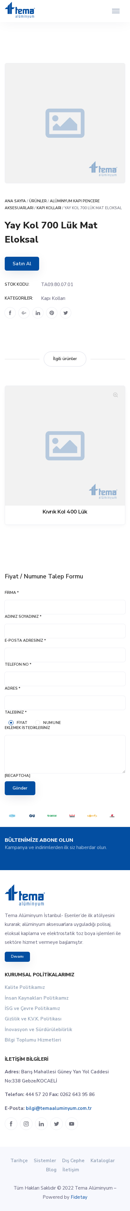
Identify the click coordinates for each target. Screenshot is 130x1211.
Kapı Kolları (49, 207)
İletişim (70, 1170)
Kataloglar (103, 1160)
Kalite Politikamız (25, 987)
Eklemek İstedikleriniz (27, 727)
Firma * (12, 592)
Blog (51, 1170)
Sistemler (45, 1160)
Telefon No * (18, 664)
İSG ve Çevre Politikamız (32, 1008)
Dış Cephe (73, 1160)
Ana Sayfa (15, 201)
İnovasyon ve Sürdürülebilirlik (38, 1029)
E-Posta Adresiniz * (25, 640)
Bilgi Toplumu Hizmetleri (33, 1040)
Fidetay (79, 1197)
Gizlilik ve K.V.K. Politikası (33, 1019)
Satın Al (22, 264)
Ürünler (38, 201)
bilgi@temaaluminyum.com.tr (59, 1108)
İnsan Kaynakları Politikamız (36, 998)
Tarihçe (19, 1160)
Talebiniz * (16, 712)
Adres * (12, 688)
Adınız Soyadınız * (23, 616)
